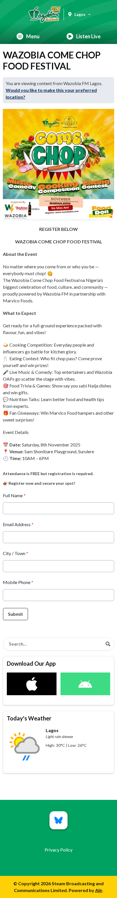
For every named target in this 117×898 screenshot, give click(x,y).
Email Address (18, 524)
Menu (32, 36)
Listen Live (88, 36)
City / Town (15, 553)
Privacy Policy (58, 849)
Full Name (14, 495)
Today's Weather (29, 718)
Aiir (98, 890)
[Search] (108, 643)
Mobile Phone (18, 582)
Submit (15, 614)
